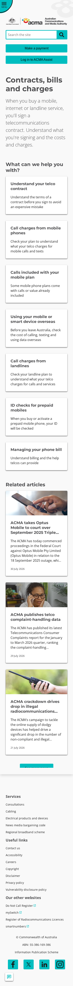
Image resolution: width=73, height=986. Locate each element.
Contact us (13, 848)
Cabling (11, 811)
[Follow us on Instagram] (60, 964)
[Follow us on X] (29, 964)
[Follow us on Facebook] (13, 964)
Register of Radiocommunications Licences (35, 919)
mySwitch (12, 912)
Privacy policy (15, 883)
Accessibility (14, 855)
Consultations (15, 804)
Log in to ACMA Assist (36, 59)
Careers (11, 862)
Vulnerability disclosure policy (26, 890)
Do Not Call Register (19, 906)
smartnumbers (16, 926)
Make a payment (36, 48)
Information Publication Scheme (36, 952)
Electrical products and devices (27, 818)
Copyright (12, 869)
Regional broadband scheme (25, 832)
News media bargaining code (25, 825)
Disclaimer (13, 876)
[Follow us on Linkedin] (44, 964)
